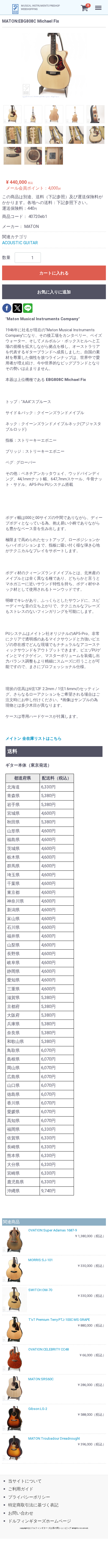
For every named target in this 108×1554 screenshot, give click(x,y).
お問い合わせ (20, 1513)
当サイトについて (25, 1481)
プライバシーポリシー (29, 1497)
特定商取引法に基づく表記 (33, 1505)
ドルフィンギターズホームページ (39, 1521)
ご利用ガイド (20, 1489)
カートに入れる (54, 273)
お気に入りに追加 (54, 291)
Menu (99, 4)
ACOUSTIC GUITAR (20, 242)
